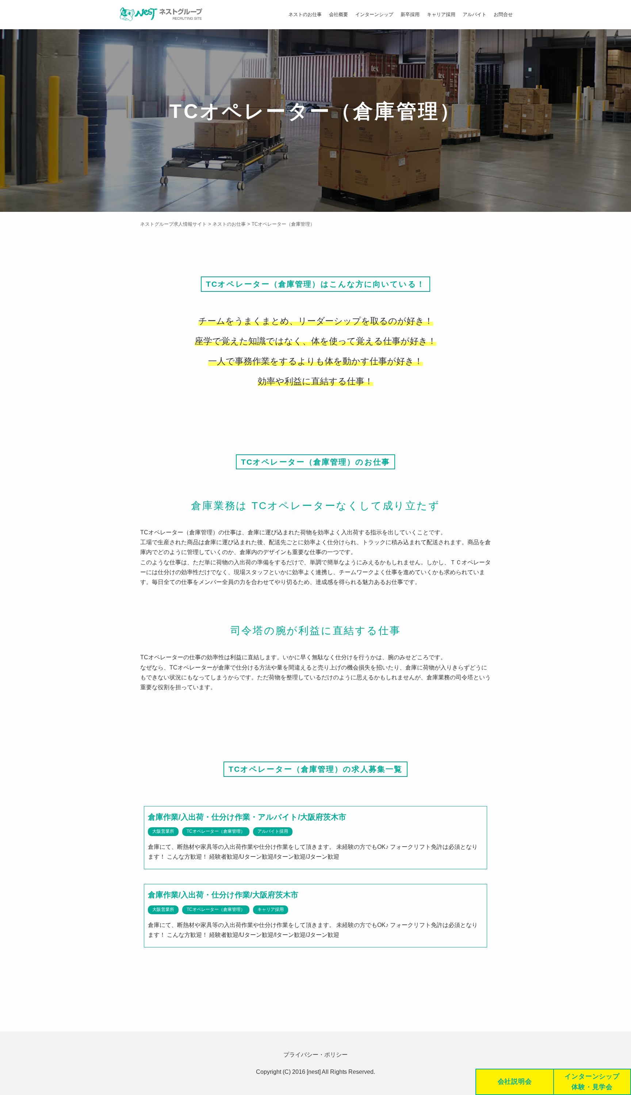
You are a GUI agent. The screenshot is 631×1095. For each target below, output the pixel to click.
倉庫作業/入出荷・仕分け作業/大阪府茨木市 (223, 894)
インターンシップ (374, 14)
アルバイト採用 (272, 831)
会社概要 (338, 14)
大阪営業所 (163, 831)
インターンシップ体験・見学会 (592, 1082)
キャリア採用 (441, 14)
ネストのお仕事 (305, 14)
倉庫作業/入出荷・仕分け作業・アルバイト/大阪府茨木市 (247, 817)
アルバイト (474, 14)
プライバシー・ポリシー (315, 1055)
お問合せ (503, 14)
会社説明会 (515, 1081)
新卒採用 (410, 14)
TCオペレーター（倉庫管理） (216, 831)
